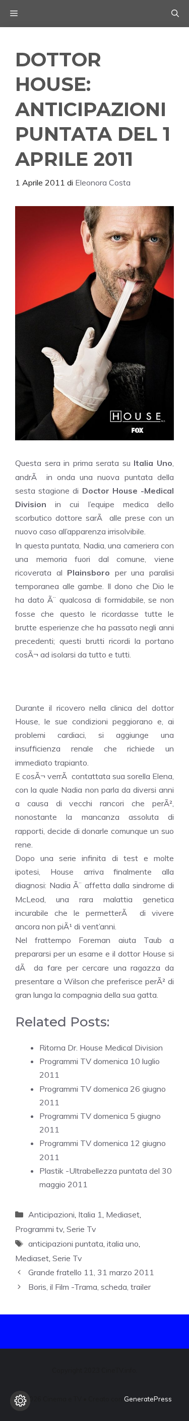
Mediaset (123, 1214)
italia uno (123, 1244)
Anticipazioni (51, 1214)
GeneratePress (148, 1399)
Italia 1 (90, 1214)
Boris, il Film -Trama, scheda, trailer (89, 1287)
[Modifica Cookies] (20, 1401)
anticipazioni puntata (65, 1244)
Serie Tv (81, 1229)
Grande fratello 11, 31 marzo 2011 (91, 1272)
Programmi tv (39, 1229)
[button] (175, 13)
